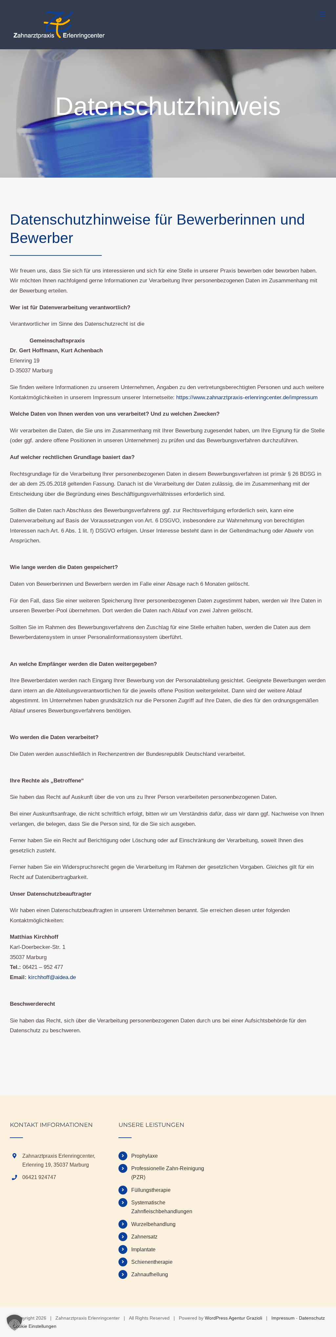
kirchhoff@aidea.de (52, 977)
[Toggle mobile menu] (322, 14)
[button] (14, 1322)
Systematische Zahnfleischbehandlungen (161, 1207)
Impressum (283, 1318)
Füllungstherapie (151, 1190)
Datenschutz (312, 1318)
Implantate (143, 1249)
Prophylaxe (144, 1156)
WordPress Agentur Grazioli (233, 1318)
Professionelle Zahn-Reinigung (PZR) (167, 1173)
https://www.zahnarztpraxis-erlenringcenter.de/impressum (247, 397)
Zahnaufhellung (149, 1274)
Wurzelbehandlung (153, 1224)
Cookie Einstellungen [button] (34, 1326)
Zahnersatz (144, 1236)
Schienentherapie (152, 1262)
